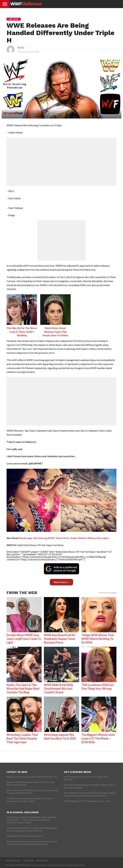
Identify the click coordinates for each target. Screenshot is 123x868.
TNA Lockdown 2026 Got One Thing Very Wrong (97, 686)
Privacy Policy (12, 860)
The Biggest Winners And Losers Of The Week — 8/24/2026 (98, 738)
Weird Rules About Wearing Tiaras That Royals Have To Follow (55, 332)
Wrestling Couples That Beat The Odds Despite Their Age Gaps (22, 738)
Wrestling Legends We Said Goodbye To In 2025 (60, 736)
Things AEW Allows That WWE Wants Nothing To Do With (97, 638)
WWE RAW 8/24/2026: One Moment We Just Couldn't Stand (58, 688)
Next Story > (61, 582)
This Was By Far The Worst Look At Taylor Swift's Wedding (22, 332)
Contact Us (42, 860)
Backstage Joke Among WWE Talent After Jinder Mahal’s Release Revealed (64, 537)
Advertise (28, 860)
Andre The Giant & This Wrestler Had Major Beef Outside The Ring (23, 688)
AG (22, 47)
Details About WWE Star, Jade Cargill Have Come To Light (24, 638)
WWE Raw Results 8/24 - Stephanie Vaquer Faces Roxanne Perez (60, 638)
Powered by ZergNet (107, 593)
